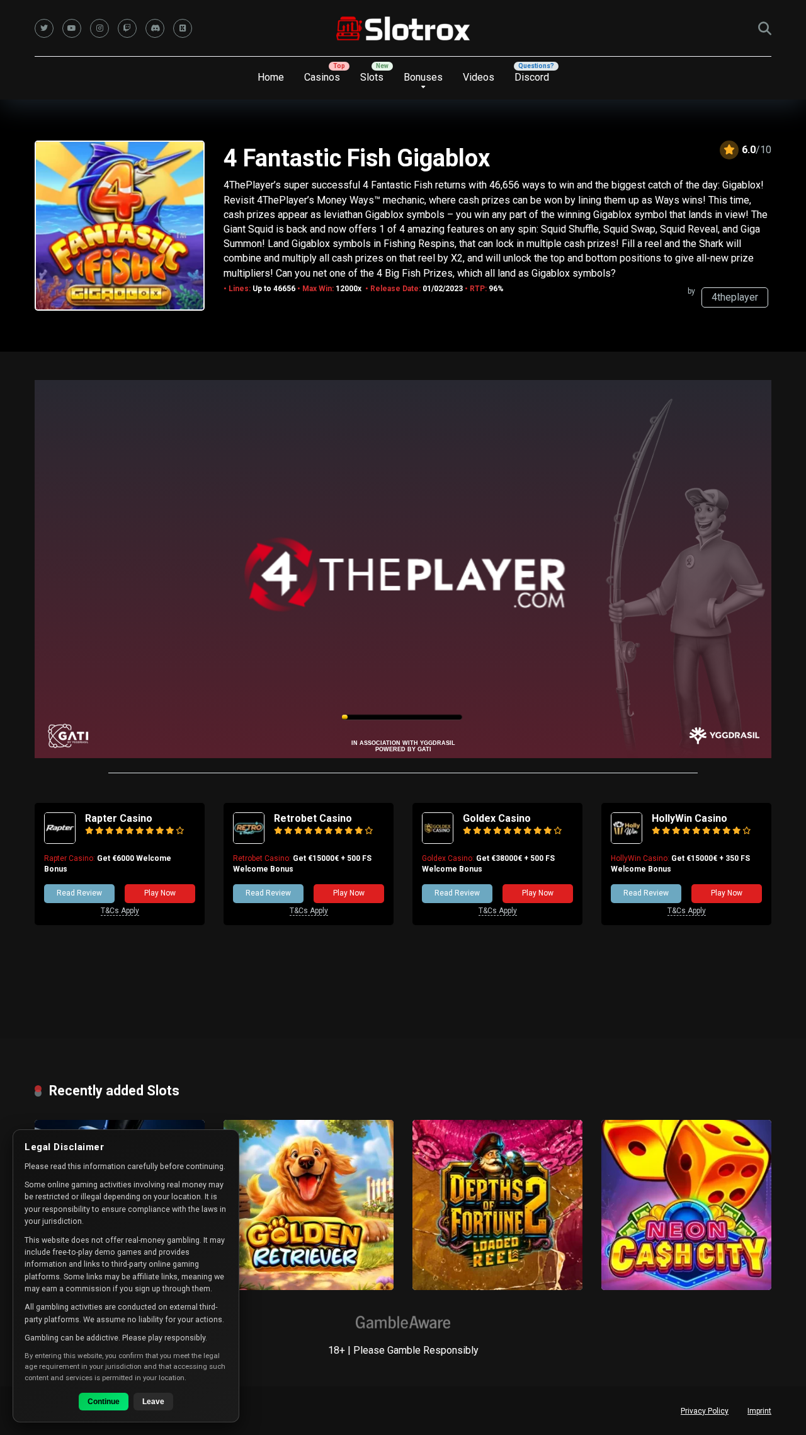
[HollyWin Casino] (626, 840)
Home (271, 77)
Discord (531, 77)
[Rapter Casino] (60, 840)
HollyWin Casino (689, 818)
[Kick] (182, 28)
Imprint (759, 1411)
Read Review (79, 893)
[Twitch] (127, 28)
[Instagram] (99, 28)
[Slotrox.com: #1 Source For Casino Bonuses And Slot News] (403, 28)
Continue (104, 1401)
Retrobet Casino (313, 818)
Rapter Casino (118, 818)
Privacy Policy (705, 1411)
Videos (478, 77)
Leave (153, 1401)
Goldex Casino (497, 818)
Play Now (160, 893)
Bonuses (423, 77)
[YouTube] (71, 28)
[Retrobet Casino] (248, 840)
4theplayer (735, 297)
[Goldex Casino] (437, 840)
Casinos (322, 77)
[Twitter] (44, 28)
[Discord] (154, 28)
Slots (371, 77)
